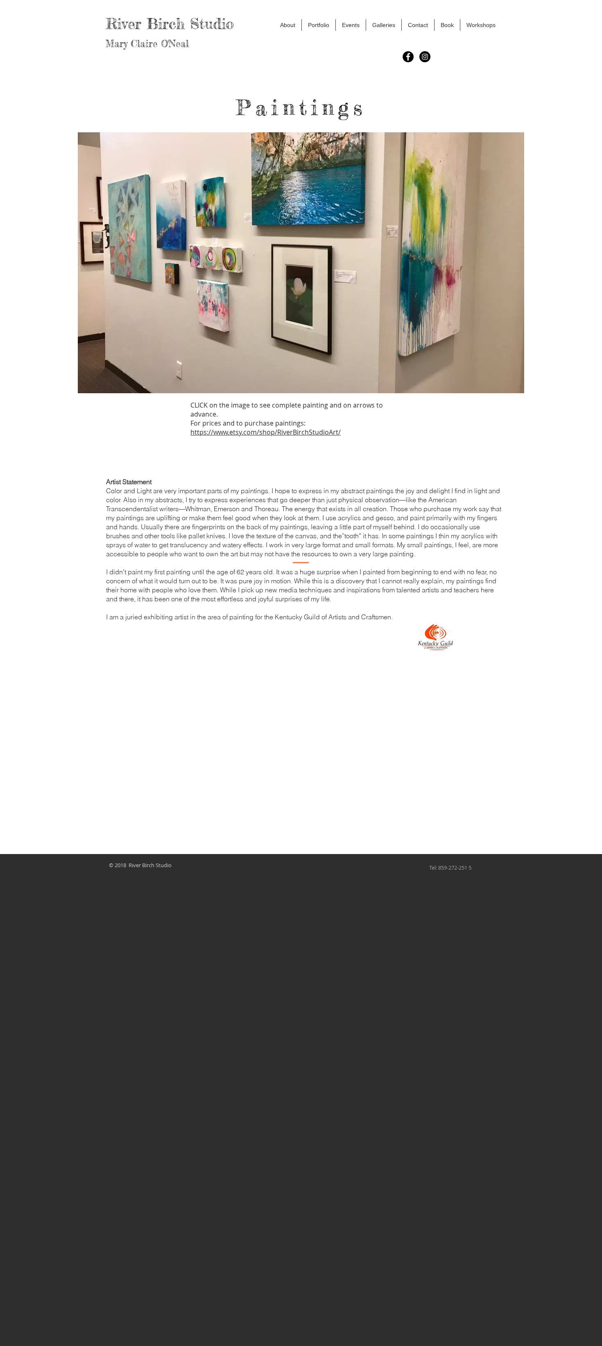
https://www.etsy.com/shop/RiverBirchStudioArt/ (265, 432)
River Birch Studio (167, 24)
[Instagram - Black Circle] (424, 56)
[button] (287, 25)
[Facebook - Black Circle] (408, 56)
